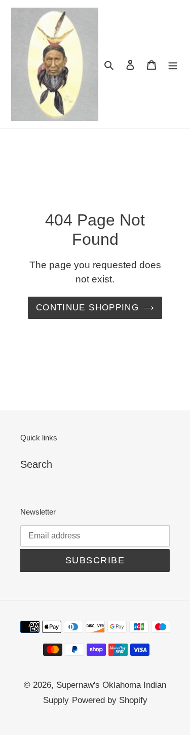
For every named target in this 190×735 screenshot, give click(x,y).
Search (36, 464)
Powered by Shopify (109, 700)
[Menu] (172, 64)
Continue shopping (87, 307)
